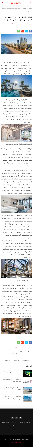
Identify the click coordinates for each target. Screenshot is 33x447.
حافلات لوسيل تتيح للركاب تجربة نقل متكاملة (12, 388)
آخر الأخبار (24, 8)
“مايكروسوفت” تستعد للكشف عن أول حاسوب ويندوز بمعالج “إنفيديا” (12, 372)
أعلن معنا (19, 425)
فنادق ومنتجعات (10, 23)
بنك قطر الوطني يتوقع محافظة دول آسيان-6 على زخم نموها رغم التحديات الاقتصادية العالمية (12, 398)
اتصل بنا (14, 425)
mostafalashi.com (16, 442)
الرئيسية (30, 8)
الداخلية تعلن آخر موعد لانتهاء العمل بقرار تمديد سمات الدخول (12, 380)
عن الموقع (21, 422)
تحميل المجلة (14, 422)
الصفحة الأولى (27, 422)
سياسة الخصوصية (6, 422)
